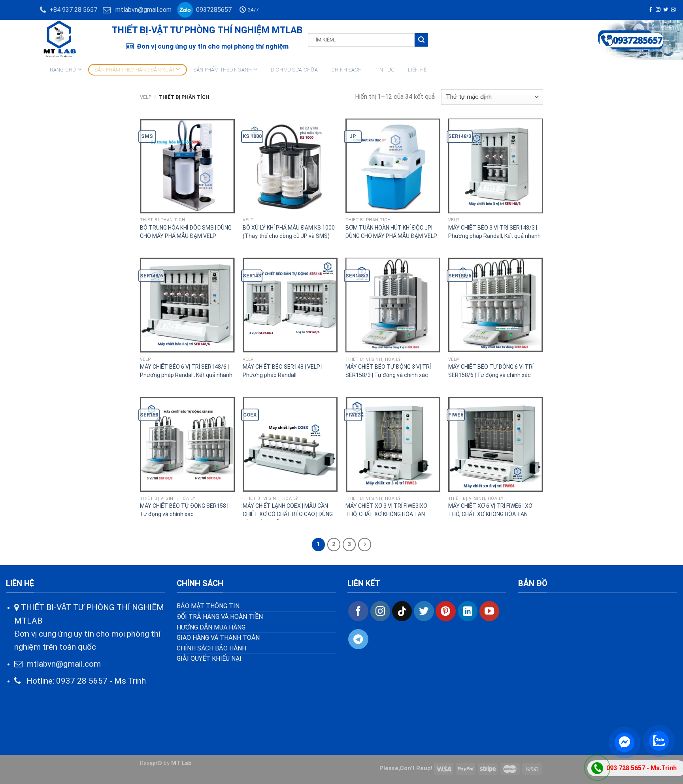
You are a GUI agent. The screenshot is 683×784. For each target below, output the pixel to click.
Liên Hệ (417, 70)
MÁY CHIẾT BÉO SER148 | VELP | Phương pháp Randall (283, 371)
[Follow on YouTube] (489, 611)
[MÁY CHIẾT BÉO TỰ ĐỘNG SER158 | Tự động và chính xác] (187, 444)
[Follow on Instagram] (658, 10)
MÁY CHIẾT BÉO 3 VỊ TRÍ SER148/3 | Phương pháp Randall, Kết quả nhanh (494, 231)
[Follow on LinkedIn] (467, 611)
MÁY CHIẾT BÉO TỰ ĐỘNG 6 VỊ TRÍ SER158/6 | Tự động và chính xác (491, 371)
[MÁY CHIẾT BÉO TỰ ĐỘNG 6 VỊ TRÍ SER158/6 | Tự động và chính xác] (495, 305)
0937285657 (212, 9)
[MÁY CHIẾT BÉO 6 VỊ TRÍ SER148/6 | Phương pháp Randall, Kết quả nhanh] (187, 305)
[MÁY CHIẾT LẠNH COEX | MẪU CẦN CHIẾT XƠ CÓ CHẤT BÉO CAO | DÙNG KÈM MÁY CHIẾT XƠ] (290, 444)
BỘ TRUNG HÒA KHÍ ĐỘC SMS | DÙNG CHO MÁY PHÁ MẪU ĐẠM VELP (186, 231)
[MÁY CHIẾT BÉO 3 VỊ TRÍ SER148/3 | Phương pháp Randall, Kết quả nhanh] (495, 166)
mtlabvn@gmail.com (143, 9)
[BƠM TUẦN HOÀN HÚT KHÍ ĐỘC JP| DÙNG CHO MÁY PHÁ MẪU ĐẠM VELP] (392, 166)
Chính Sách (346, 70)
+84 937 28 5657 (71, 9)
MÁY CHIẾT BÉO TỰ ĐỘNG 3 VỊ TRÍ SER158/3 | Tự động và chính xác (388, 371)
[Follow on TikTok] (402, 611)
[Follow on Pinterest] (445, 611)
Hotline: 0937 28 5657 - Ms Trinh (83, 681)
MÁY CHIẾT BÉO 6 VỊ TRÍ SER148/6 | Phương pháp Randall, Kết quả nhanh (186, 371)
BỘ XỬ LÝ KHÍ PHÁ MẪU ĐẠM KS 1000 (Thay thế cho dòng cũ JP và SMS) (289, 231)
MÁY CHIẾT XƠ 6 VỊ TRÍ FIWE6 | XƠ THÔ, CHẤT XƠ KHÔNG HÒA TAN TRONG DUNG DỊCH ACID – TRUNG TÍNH (490, 511)
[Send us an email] (673, 10)
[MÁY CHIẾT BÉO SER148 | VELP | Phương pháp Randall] (290, 305)
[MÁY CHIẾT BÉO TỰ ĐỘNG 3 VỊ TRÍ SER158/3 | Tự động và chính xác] (392, 305)
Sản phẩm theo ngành (223, 70)
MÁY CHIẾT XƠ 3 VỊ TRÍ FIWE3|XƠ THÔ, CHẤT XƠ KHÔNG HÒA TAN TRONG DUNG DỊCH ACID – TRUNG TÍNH (387, 511)
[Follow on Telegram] (358, 639)
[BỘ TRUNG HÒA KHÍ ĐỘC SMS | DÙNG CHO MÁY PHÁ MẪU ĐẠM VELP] (187, 166)
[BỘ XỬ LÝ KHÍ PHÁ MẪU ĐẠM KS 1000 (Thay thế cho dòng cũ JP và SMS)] (290, 166)
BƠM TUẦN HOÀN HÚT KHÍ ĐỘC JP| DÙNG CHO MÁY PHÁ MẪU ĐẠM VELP (391, 231)
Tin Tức (385, 70)
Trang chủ (61, 70)
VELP (145, 97)
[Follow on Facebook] (650, 10)
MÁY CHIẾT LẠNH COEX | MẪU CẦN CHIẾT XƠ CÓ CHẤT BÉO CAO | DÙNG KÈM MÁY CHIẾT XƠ (288, 511)
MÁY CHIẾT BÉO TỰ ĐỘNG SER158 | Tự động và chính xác (184, 510)
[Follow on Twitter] (665, 10)
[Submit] (421, 40)
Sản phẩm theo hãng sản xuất (135, 70)
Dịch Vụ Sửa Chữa (294, 70)
